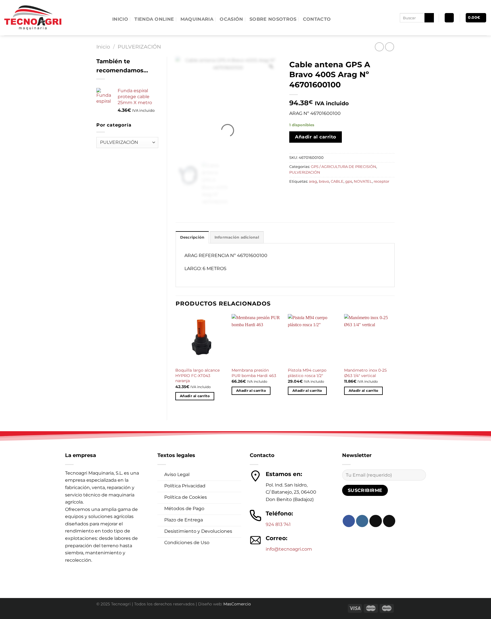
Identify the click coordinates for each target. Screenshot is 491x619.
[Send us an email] (389, 521)
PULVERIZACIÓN (139, 46)
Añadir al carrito (315, 137)
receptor (381, 181)
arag (313, 181)
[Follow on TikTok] (375, 521)
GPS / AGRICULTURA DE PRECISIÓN (343, 167)
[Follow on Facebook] (349, 521)
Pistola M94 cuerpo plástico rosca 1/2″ (307, 373)
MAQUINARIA (196, 19)
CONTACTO (317, 19)
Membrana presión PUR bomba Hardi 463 (254, 373)
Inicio (103, 46)
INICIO (120, 19)
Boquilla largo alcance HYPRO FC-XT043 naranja (197, 375)
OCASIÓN (231, 19)
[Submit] (429, 18)
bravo (324, 181)
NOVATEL (363, 181)
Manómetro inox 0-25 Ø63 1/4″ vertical (365, 373)
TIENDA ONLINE (154, 19)
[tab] (192, 237)
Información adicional (237, 237)
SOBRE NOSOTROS (272, 19)
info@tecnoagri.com (289, 549)
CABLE (337, 181)
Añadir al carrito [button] (195, 396)
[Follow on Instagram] (362, 521)
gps (348, 181)
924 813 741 (278, 524)
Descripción (192, 237)
